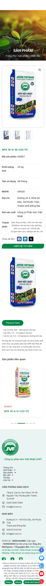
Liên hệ (6, 480)
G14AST (8, 406)
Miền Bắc (36, 56)
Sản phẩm (23, 56)
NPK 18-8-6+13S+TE (16, 411)
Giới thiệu (7, 470)
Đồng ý (9, 582)
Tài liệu (6, 477)
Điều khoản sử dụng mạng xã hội (26, 553)
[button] (39, 70)
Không (18, 582)
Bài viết (6, 475)
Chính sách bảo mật (34, 573)
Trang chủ (10, 56)
